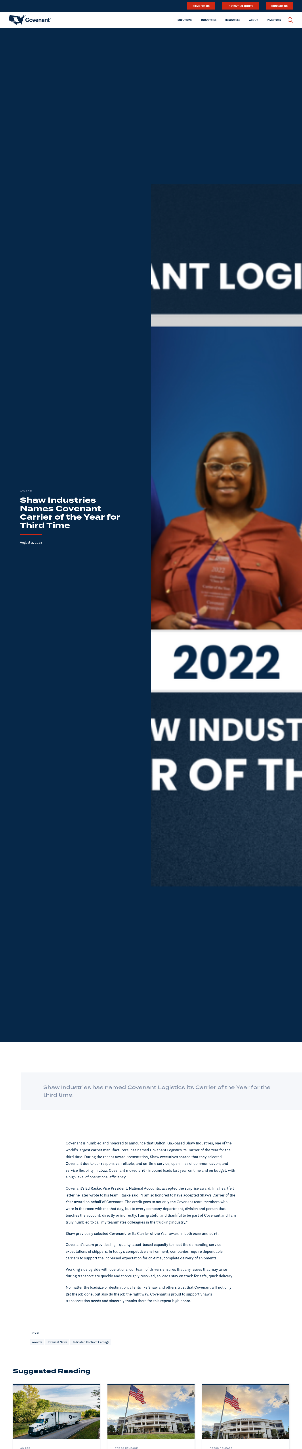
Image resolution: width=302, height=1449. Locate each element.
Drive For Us (201, 6)
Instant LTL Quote (240, 6)
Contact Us (279, 6)
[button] (185, 20)
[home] (30, 20)
